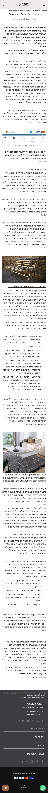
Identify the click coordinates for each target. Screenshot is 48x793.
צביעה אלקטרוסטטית (18, 402)
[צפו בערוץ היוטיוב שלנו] (28, 721)
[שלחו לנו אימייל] (38, 721)
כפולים (17, 595)
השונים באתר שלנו (38, 120)
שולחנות (6, 113)
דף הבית (44, 11)
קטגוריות (13, 117)
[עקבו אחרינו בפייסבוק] (43, 721)
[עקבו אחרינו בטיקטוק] (19, 721)
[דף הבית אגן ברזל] (24, 136)
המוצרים (6, 117)
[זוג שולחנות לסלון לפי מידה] (24, 451)
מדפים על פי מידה (21, 113)
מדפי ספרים (36, 595)
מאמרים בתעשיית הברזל (33, 11)
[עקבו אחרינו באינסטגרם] (33, 721)
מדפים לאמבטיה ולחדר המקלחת (27, 581)
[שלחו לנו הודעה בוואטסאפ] (23, 721)
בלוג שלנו (34, 155)
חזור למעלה (24, 788)
